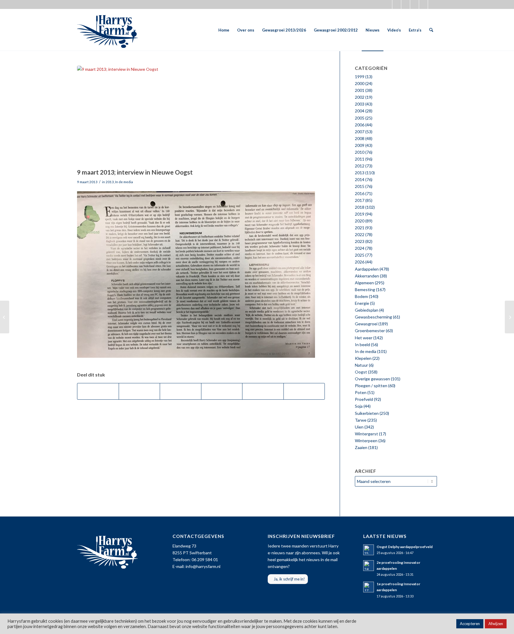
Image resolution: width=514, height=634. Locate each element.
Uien (359, 426)
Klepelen (363, 358)
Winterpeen (366, 440)
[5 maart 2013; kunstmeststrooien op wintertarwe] (4, 317)
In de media (124, 182)
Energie (362, 303)
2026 (359, 261)
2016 (359, 193)
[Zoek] (431, 30)
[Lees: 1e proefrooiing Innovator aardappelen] (368, 587)
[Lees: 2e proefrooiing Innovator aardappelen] (368, 565)
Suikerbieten (367, 413)
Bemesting (365, 289)
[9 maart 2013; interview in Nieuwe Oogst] (201, 115)
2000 (359, 83)
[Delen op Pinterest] (221, 391)
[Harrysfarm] (107, 30)
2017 (359, 200)
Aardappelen (367, 269)
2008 (359, 138)
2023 (359, 241)
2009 (359, 145)
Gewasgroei (366, 323)
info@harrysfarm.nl (203, 566)
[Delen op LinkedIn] (262, 391)
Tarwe (360, 420)
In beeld (362, 344)
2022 (359, 234)
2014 (359, 179)
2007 (359, 131)
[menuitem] (223, 30)
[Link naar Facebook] (396, 4)
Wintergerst (366, 433)
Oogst (361, 371)
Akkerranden (367, 275)
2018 (359, 207)
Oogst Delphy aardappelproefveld (404, 546)
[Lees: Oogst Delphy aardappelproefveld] (368, 549)
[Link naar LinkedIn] (432, 4)
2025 (359, 255)
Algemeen (364, 282)
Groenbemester (370, 330)
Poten (360, 392)
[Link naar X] (387, 4)
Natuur (361, 365)
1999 (359, 76)
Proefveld (364, 399)
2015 (359, 186)
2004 (359, 110)
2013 (110, 182)
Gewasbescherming (373, 316)
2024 (359, 248)
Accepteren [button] (470, 623)
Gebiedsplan (366, 310)
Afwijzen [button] (495, 623)
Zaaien (361, 447)
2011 (359, 158)
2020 (359, 220)
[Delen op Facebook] (98, 391)
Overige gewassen (372, 378)
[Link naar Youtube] (414, 4)
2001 (359, 90)
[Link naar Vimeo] (423, 4)
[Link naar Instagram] (405, 4)
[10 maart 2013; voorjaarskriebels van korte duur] (509, 317)
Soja (359, 406)
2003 (359, 103)
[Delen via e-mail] (304, 391)
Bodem (361, 296)
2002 (359, 97)
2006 (359, 124)
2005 (359, 117)
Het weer (363, 337)
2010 (359, 152)
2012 (359, 165)
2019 (359, 213)
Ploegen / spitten (371, 385)
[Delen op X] (139, 391)
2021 (359, 227)
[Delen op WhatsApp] (180, 391)
